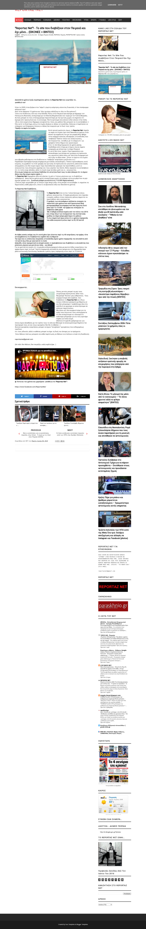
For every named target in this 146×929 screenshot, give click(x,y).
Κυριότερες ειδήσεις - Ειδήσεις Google (113, 650)
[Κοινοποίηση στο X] (60, 441)
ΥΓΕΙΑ (86, 20)
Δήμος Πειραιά (44, 35)
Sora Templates (70, 924)
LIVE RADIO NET (106, 665)
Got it (120, 5)
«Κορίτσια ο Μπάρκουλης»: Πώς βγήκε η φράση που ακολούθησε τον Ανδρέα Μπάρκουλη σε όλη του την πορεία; (114, 638)
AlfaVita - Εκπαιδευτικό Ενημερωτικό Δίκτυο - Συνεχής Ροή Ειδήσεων (113, 622)
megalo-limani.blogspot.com (110, 695)
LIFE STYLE (112, 20)
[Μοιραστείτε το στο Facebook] (62, 441)
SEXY (120, 20)
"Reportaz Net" (61, 382)
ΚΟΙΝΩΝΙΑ (47, 20)
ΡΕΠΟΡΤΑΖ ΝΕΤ (71, 35)
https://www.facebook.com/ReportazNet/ (30, 387)
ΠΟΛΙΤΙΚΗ (66, 20)
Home (20, 20)
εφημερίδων (118, 785)
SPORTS (93, 20)
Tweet (26, 396)
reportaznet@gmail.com (24, 339)
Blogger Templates (82, 924)
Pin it (64, 396)
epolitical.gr (104, 710)
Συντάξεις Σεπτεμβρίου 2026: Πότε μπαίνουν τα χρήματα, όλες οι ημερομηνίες (114, 326)
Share (45, 396)
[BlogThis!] (58, 441)
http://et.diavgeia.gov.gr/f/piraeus (110, 832)
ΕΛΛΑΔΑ (28, 20)
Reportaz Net (57, 100)
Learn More (112, 5)
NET (19, 35)
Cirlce (83, 396)
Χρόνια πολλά (80, 35)
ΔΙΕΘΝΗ (57, 20)
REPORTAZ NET (29, 10)
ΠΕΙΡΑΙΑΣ (37, 20)
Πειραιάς (62, 35)
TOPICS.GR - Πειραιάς (107, 635)
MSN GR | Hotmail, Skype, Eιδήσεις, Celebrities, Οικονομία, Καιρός (112, 732)
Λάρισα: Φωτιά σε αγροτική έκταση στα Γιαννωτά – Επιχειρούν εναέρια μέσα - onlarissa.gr (111, 653)
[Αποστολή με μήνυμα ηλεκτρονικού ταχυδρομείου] (56, 441)
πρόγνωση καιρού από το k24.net (113, 814)
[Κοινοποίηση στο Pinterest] (64, 441)
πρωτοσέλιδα (110, 785)
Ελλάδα (51, 35)
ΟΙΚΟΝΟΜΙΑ (76, 20)
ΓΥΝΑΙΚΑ (102, 20)
